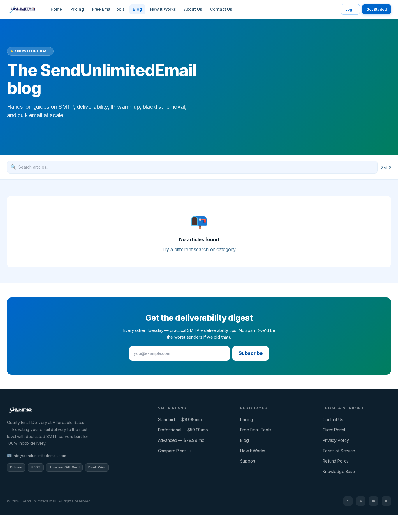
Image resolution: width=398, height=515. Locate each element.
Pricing (77, 9)
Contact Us (221, 9)
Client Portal (334, 429)
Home (56, 9)
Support (247, 460)
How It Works (163, 9)
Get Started (376, 9)
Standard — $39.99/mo (180, 419)
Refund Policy (336, 460)
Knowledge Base (339, 471)
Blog (137, 9)
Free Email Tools (108, 9)
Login (350, 9)
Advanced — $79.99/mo (181, 440)
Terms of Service (339, 450)
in (373, 501)
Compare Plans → (174, 450)
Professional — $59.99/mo (183, 429)
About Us (193, 9)
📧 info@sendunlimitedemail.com (36, 455)
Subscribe (251, 353)
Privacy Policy (336, 440)
